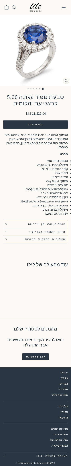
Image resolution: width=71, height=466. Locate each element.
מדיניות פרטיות (59, 440)
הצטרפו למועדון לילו (52, 456)
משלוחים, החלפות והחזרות (45, 239)
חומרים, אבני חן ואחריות (47, 224)
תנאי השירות (61, 434)
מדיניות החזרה (59, 428)
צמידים (64, 383)
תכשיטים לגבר (60, 395)
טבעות (64, 372)
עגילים (64, 378)
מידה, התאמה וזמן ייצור (47, 231)
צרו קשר (63, 417)
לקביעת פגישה (35, 356)
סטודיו (64, 412)
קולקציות (63, 406)
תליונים (63, 389)
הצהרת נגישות (60, 445)
